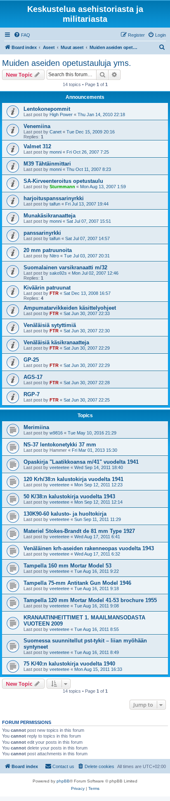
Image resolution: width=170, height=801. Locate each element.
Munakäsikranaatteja (50, 216)
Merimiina (36, 427)
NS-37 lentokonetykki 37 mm (60, 444)
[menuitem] (22, 35)
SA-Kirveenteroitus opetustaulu (63, 181)
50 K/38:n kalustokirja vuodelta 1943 (69, 496)
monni (55, 151)
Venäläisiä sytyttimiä (50, 325)
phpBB (63, 781)
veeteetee (59, 467)
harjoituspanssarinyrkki (54, 198)
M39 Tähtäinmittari (47, 164)
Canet (55, 131)
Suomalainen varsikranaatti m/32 (65, 267)
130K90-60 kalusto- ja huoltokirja (65, 514)
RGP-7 (32, 394)
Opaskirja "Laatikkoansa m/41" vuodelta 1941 (81, 462)
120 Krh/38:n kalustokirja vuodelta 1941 (73, 479)
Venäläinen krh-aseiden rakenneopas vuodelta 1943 (89, 548)
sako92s (58, 273)
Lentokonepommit (47, 109)
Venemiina (37, 126)
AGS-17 (33, 377)
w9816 (56, 432)
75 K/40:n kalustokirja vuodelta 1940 (69, 664)
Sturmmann (62, 186)
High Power (61, 114)
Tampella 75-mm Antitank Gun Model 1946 (77, 583)
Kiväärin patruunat (47, 288)
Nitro (54, 255)
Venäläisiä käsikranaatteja (56, 342)
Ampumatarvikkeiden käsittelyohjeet (70, 308)
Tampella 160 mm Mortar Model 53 (67, 566)
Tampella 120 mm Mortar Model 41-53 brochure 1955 (90, 600)
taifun (55, 203)
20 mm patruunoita (48, 250)
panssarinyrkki (42, 233)
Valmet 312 (37, 146)
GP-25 (31, 360)
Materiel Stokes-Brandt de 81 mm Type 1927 (79, 531)
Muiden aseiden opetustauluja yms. (66, 63)
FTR (54, 293)
